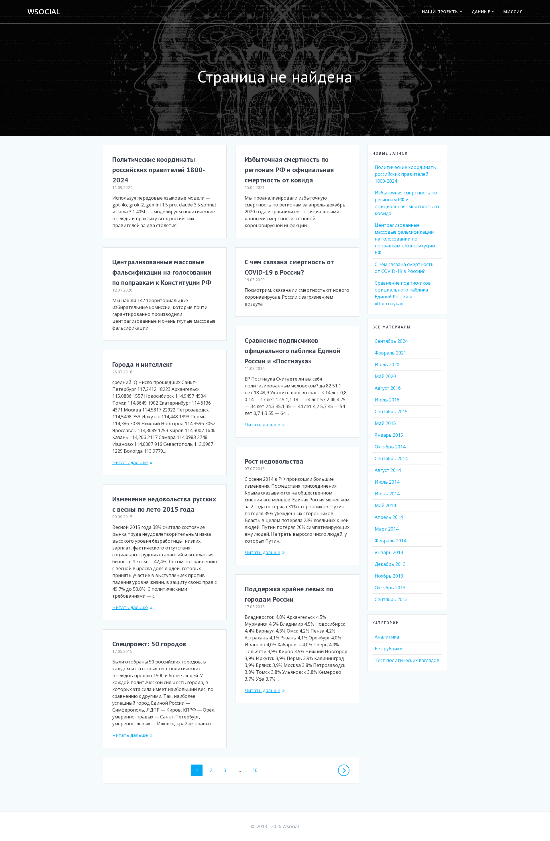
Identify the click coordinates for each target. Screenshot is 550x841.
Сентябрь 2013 (391, 599)
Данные (481, 11)
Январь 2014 (389, 552)
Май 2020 (385, 376)
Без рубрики (388, 648)
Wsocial (44, 11)
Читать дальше (262, 425)
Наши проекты (440, 11)
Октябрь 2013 (390, 587)
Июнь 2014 (387, 494)
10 (257, 770)
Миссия (513, 11)
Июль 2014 (387, 482)
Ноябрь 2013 (389, 576)
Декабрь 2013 (390, 564)
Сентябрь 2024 (391, 341)
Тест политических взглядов (407, 660)
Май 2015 (385, 423)
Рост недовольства (274, 461)
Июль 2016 (387, 400)
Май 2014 (385, 505)
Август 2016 (388, 388)
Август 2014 (388, 470)
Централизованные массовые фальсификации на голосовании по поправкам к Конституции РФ (161, 272)
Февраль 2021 (390, 353)
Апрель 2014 (389, 517)
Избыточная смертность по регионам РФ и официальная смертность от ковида (289, 169)
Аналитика (387, 637)
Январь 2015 (389, 435)
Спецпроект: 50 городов (149, 643)
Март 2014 (386, 529)
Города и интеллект (142, 364)
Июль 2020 (387, 364)
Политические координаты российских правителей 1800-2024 (158, 169)
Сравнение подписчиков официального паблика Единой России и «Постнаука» (292, 350)
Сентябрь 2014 (391, 458)
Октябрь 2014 (390, 447)
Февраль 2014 (390, 540)
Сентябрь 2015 (391, 411)
